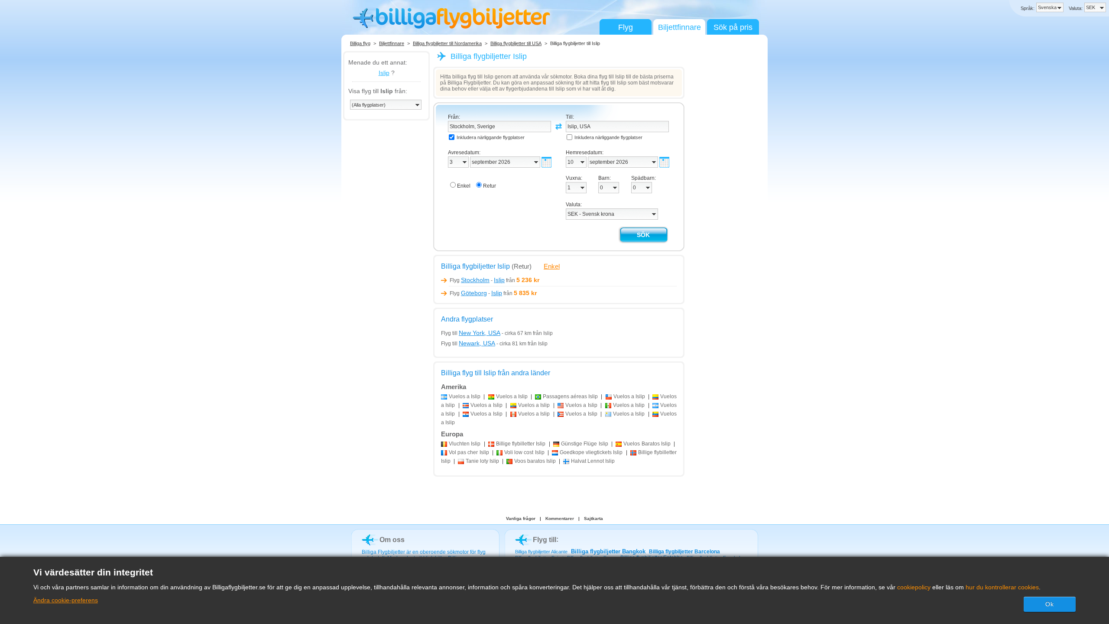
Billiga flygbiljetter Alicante (541, 551)
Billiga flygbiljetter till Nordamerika (447, 43)
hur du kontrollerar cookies (1002, 587)
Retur (489, 186)
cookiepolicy (914, 587)
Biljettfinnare (679, 27)
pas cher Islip (469, 452)
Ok (1049, 604)
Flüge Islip (584, 444)
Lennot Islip (593, 461)
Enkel (552, 266)
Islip (384, 72)
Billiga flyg (360, 43)
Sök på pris (732, 27)
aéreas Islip (570, 396)
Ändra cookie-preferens (65, 600)
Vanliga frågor (520, 518)
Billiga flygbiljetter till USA (516, 43)
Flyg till (470, 333)
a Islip (464, 396)
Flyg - (477, 280)
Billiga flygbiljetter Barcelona (684, 552)
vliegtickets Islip (591, 452)
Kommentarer (559, 518)
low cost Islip (524, 452)
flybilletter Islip (521, 444)
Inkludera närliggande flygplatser (491, 137)
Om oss (392, 539)
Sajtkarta (593, 518)
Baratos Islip (647, 444)
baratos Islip (535, 461)
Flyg (625, 27)
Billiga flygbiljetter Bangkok (608, 551)
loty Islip (482, 461)
